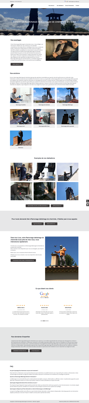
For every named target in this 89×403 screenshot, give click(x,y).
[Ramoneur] (21, 138)
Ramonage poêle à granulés (67, 126)
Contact (77, 5)
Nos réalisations (60, 5)
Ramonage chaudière (21, 104)
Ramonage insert (21, 126)
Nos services (51, 5)
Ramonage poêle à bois (44, 126)
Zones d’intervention (69, 5)
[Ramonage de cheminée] (44, 95)
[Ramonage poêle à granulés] (67, 116)
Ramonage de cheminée (44, 104)
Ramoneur (20, 147)
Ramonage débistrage (68, 104)
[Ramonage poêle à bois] (44, 116)
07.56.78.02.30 (18, 1)
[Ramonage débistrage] (67, 95)
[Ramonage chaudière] (21, 95)
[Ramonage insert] (21, 116)
